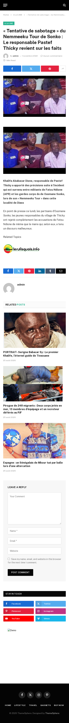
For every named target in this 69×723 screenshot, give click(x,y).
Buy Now (59, 705)
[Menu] (5, 5)
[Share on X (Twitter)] (31, 69)
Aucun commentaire (52, 56)
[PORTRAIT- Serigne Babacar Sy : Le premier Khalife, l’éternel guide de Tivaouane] (34, 330)
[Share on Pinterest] (50, 69)
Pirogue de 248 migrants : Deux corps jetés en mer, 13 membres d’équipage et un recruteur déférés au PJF (32, 409)
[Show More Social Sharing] (63, 69)
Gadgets (45, 705)
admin (16, 56)
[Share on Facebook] (12, 69)
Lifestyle (20, 705)
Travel (33, 705)
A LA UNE (8, 23)
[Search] (64, 5)
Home (8, 705)
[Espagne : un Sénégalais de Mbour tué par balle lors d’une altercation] (34, 440)
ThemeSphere (52, 713)
